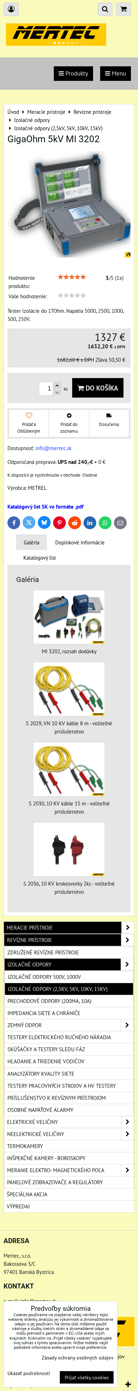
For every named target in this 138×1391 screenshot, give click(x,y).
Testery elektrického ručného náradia (59, 1037)
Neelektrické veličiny (35, 1133)
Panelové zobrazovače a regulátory (55, 1182)
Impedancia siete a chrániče (43, 1012)
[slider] (72, 277)
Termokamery (25, 1145)
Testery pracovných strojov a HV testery (61, 1085)
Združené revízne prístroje (43, 952)
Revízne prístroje (29, 939)
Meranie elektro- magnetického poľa (55, 1170)
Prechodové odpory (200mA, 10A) (49, 1000)
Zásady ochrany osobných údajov (78, 1357)
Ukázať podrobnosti (28, 1373)
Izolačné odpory (29, 964)
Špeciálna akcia (27, 1194)
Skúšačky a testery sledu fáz (46, 1049)
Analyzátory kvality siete (40, 1073)
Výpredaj (18, 1206)
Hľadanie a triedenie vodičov (46, 1061)
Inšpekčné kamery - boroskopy (46, 1158)
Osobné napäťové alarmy (40, 1109)
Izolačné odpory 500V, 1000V (44, 976)
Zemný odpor (24, 1025)
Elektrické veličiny (32, 1121)
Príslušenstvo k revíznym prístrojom (56, 1097)
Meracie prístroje (30, 927)
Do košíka (101, 387)
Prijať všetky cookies (87, 1377)
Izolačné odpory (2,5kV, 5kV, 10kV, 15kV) (58, 988)
